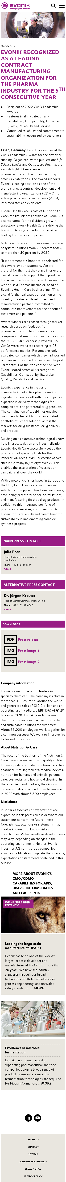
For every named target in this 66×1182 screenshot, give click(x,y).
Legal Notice (33, 1169)
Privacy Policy (33, 1176)
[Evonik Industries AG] (15, 6)
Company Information (33, 1161)
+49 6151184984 (21, 564)
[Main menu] (62, 5)
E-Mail (7, 569)
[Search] (53, 6)
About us (33, 1139)
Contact (33, 1147)
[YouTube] (37, 1117)
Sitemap (33, 1154)
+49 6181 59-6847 (22, 605)
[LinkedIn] (28, 1117)
